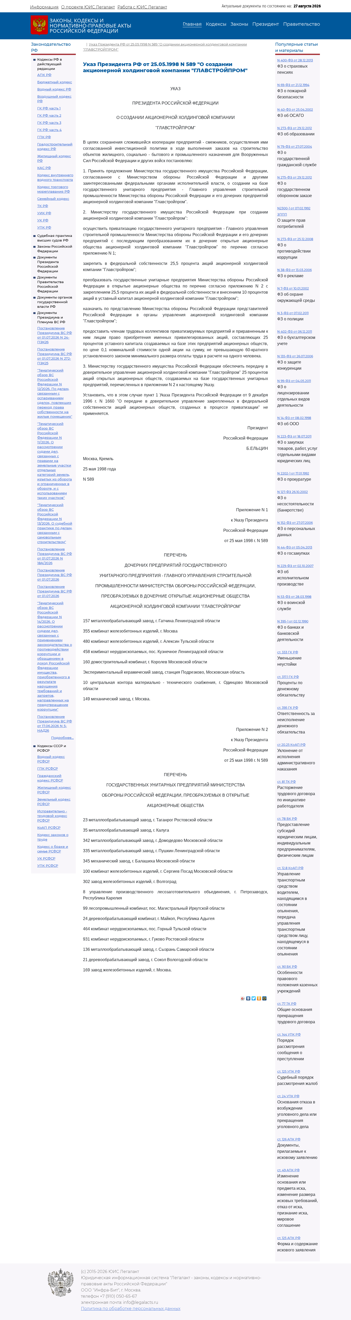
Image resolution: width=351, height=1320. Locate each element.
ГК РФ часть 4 (49, 130)
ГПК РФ (44, 137)
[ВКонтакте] (248, 997)
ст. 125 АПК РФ (288, 1238)
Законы (239, 24)
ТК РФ (42, 206)
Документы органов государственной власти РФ (54, 302)
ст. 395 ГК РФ (287, 708)
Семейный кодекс (53, 199)
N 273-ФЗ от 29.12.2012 (294, 128)
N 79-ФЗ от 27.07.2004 (294, 146)
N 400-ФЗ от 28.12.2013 (295, 60)
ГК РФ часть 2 (49, 115)
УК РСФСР (46, 858)
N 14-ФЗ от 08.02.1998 (294, 418)
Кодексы (216, 24)
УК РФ (42, 220)
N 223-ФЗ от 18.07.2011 (294, 436)
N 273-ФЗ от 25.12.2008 (295, 239)
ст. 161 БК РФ (287, 967)
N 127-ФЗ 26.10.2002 (292, 492)
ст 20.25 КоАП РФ (291, 745)
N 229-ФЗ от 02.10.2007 (295, 566)
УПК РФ (44, 227)
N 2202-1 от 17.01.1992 (293, 473)
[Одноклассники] (259, 997)
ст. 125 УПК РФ (288, 1071)
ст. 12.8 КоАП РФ (290, 868)
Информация (44, 7)
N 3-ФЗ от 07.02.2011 (293, 313)
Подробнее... (62, 738)
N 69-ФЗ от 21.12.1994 (293, 85)
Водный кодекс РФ (54, 89)
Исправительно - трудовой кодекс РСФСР (52, 815)
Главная (192, 24)
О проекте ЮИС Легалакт (88, 7)
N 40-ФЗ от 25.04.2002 (295, 109)
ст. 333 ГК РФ (287, 652)
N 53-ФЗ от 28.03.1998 (294, 597)
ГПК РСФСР (47, 768)
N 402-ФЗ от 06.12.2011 (294, 331)
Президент (265, 24)
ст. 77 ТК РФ (286, 1004)
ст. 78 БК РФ (287, 819)
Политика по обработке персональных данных (130, 1308)
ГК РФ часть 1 (49, 108)
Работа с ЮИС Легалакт (142, 7)
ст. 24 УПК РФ (288, 1096)
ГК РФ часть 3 (49, 122)
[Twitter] (253, 997)
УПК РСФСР (47, 865)
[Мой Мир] (264, 997)
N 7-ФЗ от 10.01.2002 (293, 288)
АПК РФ (44, 75)
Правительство (301, 24)
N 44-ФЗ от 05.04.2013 (294, 547)
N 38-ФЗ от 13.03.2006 (294, 270)
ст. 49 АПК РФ (288, 1170)
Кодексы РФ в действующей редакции (49, 64)
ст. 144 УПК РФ (289, 1034)
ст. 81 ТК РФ (286, 782)
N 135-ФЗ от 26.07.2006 (295, 356)
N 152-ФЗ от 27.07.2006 (295, 523)
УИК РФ (44, 213)
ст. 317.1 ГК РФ (288, 677)
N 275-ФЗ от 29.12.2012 (294, 177)
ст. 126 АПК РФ (288, 1139)
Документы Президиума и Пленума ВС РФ (51, 317)
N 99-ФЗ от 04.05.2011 (294, 381)
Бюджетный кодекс (54, 82)
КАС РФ (44, 168)
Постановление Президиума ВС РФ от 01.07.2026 (54, 574)
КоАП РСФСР (48, 827)
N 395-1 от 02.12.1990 (292, 621)
